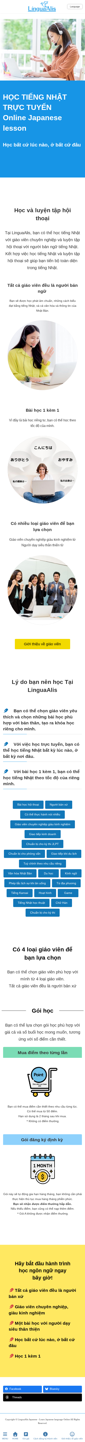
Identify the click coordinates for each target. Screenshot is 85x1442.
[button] (42, 644)
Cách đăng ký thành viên (45, 1438)
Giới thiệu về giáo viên (72, 1438)
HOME (15, 1438)
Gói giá (25, 1438)
